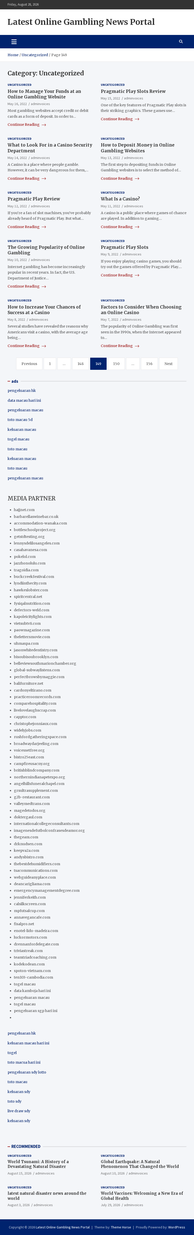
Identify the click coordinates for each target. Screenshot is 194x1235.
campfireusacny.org (32, 763)
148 (81, 363)
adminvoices (40, 104)
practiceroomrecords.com (37, 697)
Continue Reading (24, 124)
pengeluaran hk (22, 390)
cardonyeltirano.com (32, 690)
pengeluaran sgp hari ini (35, 1010)
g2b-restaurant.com (32, 797)
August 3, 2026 (19, 1205)
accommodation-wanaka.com (40, 523)
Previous (29, 363)
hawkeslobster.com (31, 590)
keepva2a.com (26, 850)
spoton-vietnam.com (32, 970)
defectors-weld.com (31, 610)
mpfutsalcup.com (29, 910)
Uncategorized (20, 85)
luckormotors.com (30, 937)
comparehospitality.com (35, 703)
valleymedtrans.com (32, 803)
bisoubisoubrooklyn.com (36, 657)
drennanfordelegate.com (36, 944)
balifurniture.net (28, 683)
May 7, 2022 (109, 319)
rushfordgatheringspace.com (40, 737)
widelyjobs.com (27, 730)
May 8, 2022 (16, 319)
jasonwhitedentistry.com (35, 650)
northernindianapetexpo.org (39, 777)
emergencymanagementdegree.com (47, 890)
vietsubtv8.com (27, 623)
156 (149, 363)
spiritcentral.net (28, 596)
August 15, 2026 (19, 1173)
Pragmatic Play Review (34, 199)
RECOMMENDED (25, 1146)
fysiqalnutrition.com (32, 603)
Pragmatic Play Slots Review (133, 91)
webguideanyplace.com (35, 877)
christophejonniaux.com (35, 723)
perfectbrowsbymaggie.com (39, 677)
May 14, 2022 (17, 157)
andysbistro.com (28, 857)
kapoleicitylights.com (33, 616)
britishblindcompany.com (36, 770)
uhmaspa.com (26, 643)
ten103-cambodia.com (33, 977)
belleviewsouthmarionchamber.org (45, 663)
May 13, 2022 (110, 157)
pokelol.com (25, 556)
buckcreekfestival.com (34, 576)
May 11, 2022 (110, 206)
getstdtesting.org (29, 536)
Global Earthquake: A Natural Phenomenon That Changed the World (140, 1164)
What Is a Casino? (120, 199)
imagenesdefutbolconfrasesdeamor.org (49, 830)
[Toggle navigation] (14, 41)
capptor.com (25, 717)
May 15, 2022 (110, 98)
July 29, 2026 (110, 1205)
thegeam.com (26, 837)
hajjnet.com (24, 510)
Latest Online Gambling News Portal (81, 22)
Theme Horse (121, 1227)
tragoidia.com (26, 570)
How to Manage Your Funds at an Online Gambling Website (44, 94)
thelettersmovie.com (32, 637)
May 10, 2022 (17, 259)
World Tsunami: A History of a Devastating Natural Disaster (38, 1164)
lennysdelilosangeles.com (37, 543)
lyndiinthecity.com (30, 583)
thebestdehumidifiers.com (37, 864)
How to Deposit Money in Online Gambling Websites (138, 147)
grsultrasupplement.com (36, 790)
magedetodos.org (29, 810)
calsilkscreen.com (30, 904)
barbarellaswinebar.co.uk (36, 516)
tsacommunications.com (36, 870)
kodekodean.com (29, 964)
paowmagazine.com (32, 630)
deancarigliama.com (32, 884)
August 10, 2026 (113, 1173)
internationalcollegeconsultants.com (46, 823)
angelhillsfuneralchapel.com (39, 783)
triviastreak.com (28, 950)
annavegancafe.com (32, 917)
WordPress (176, 1227)
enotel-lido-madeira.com (36, 930)
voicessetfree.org (29, 750)
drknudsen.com (28, 844)
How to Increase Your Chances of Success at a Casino (44, 309)
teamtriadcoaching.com (35, 957)
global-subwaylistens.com (37, 670)
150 (116, 363)
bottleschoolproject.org (35, 530)
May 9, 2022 (109, 254)
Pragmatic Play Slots (124, 247)
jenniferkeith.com (30, 897)
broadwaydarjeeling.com (36, 743)
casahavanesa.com (30, 550)
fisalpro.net (24, 924)
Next (168, 363)
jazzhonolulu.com (29, 563)
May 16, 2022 (17, 104)
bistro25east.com (29, 757)
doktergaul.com (28, 817)
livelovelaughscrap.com (35, 710)
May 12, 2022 (17, 206)
